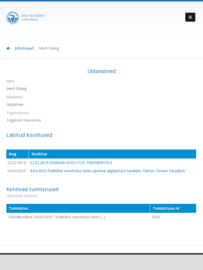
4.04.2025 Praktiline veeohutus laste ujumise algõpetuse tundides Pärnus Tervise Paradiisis (107, 170)
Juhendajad (24, 48)
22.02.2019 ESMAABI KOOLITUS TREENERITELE (71, 162)
